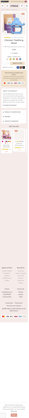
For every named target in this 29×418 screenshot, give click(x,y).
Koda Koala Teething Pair (7, 146)
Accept (14, 415)
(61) (11, 149)
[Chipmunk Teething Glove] (20, 189)
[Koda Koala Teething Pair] (7, 134)
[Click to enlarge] (5, 32)
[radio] (7, 59)
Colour (9, 57)
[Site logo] (5, 1)
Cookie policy (9, 303)
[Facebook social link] (18, 67)
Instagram (20, 294)
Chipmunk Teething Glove (20, 254)
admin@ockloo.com (7, 292)
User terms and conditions (14, 306)
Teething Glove (14, 9)
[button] (4, 23)
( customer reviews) (18, 37)
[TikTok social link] (23, 67)
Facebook (20, 292)
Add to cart (17, 63)
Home (3, 9)
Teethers (7, 9)
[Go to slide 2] (14, 33)
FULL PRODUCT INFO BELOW (10, 105)
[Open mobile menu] (2, 5)
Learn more (14, 411)
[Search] (7, 5)
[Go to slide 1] (13, 33)
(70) (24, 257)
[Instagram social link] (21, 67)
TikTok (20, 297)
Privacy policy (18, 303)
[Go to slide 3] (16, 33)
